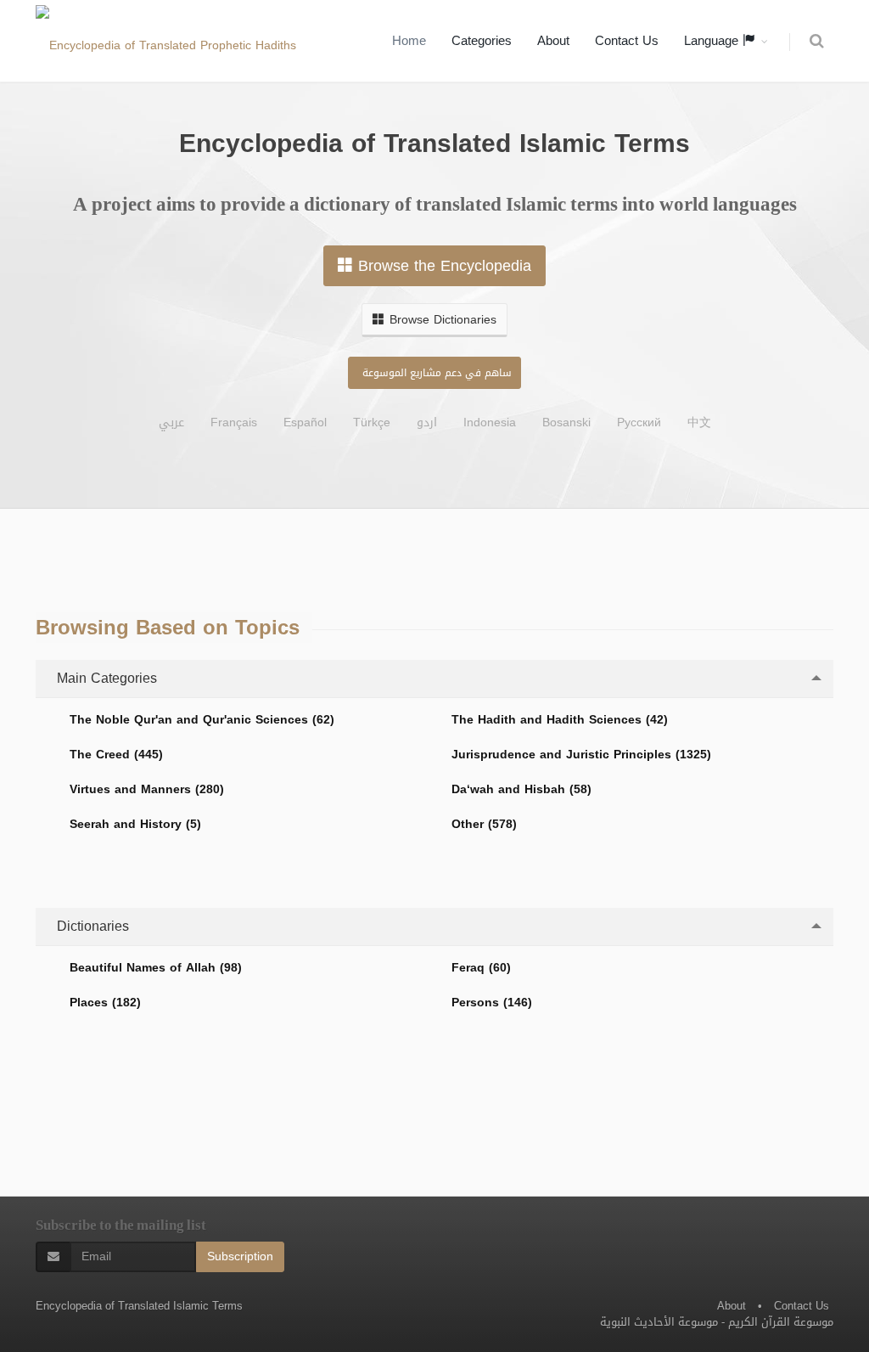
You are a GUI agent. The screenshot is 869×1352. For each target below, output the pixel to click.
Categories (481, 41)
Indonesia (489, 422)
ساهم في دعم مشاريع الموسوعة (437, 372)
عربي (171, 422)
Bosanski (566, 422)
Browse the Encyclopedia (444, 265)
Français (233, 422)
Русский (639, 422)
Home (409, 41)
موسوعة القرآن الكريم (780, 1321)
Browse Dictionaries (443, 319)
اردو (427, 422)
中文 (699, 422)
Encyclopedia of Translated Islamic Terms (139, 1305)
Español (305, 422)
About (553, 41)
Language (713, 41)
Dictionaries (91, 926)
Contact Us (627, 41)
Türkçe (371, 422)
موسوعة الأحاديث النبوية (659, 1321)
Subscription (240, 1256)
